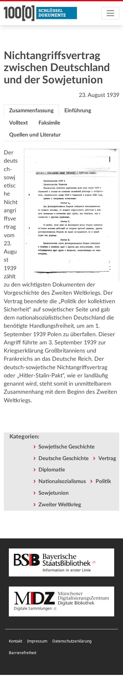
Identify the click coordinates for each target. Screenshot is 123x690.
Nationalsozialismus (62, 481)
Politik (103, 481)
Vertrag (107, 458)
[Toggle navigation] (110, 13)
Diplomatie (51, 469)
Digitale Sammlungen (33, 608)
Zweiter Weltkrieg (59, 504)
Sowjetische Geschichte (66, 446)
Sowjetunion (53, 493)
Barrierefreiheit (22, 652)
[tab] (31, 110)
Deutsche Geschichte (63, 458)
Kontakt (15, 641)
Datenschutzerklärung (71, 641)
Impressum (37, 641)
